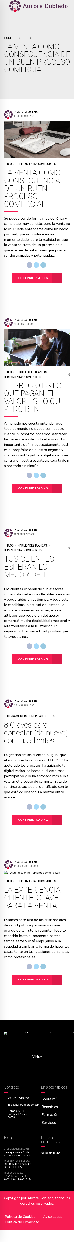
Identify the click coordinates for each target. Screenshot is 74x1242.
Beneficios (50, 1106)
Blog (10, 164)
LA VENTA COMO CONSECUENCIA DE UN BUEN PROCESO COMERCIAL (32, 188)
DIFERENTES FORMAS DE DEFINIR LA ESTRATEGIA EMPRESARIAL (17, 1168)
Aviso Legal (52, 1216)
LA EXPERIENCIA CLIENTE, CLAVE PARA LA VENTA (32, 897)
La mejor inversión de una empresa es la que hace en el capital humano (18, 1156)
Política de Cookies (20, 1216)
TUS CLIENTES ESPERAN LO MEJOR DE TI (29, 566)
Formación (50, 1114)
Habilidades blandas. (33, 372)
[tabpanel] (37, 873)
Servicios (49, 1122)
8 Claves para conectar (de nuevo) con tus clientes (36, 732)
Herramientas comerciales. (37, 164)
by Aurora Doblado (26, 111)
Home (8, 38)
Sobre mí (49, 1099)
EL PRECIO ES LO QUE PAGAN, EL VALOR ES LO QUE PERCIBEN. (34, 397)
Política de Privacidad (22, 1222)
